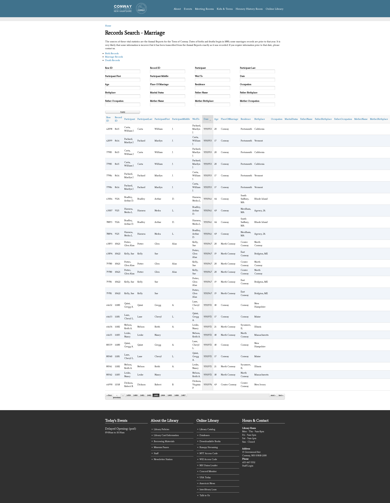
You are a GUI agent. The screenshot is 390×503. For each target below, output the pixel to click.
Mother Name (157, 101)
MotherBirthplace (379, 119)
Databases (205, 435)
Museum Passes (161, 447)
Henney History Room (249, 8)
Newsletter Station (163, 459)
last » (281, 395)
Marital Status (157, 92)
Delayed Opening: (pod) (120, 428)
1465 (170, 395)
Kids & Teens (225, 8)
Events (188, 8)
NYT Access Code (209, 453)
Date (242, 76)
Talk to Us (205, 495)
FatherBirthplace (323, 119)
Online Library (274, 8)
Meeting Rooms (204, 8)
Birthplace (110, 92)
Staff (156, 453)
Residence (200, 84)
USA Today (205, 477)
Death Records (112, 60)
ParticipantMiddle (181, 119)
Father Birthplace (248, 92)
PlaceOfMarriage (229, 119)
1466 (176, 395)
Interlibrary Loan (208, 489)
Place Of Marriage (159, 84)
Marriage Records (114, 56)
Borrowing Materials (164, 441)
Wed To (199, 76)
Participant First (113, 76)
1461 (142, 395)
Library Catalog (207, 429)
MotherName (361, 119)
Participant (200, 68)
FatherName (306, 119)
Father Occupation (114, 101)
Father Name (201, 92)
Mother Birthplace (204, 101)
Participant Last (247, 68)
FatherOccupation (343, 119)
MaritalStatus (291, 119)
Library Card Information (166, 435)
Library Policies (161, 429)
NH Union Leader (209, 465)
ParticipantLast (144, 119)
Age (107, 84)
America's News (207, 483)
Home (108, 25)
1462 (149, 395)
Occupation (245, 84)
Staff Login (247, 465)
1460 (135, 395)
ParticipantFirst (162, 119)
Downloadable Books (210, 441)
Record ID (155, 68)
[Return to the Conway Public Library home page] (129, 12)
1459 (128, 395)
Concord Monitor (208, 471)
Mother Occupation (249, 101)
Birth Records (112, 53)
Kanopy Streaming (209, 447)
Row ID (109, 68)
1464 (163, 395)
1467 (183, 395)
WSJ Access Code (208, 459)
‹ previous (117, 396)
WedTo (195, 119)
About (177, 8)
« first (109, 395)
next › (273, 395)
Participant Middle (159, 76)
